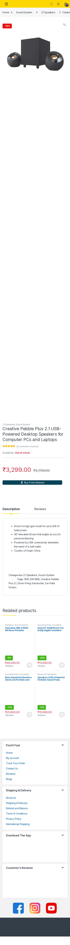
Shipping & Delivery (17, 803)
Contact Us (12, 768)
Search (51, 4)
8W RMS (35, 579)
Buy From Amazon (34, 482)
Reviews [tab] (40, 509)
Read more (29, 665)
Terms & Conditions (16, 813)
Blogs (9, 779)
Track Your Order (15, 763)
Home (6, 12)
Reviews (10, 773)
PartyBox (9, 625)
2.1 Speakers (48, 12)
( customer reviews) (27, 446)
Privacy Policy (13, 818)
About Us (11, 797)
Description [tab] (11, 509)
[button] (64, 25)
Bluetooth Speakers (47, 674)
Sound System (24, 12)
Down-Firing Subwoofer (31, 583)
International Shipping (18, 824)
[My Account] (58, 4)
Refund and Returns (17, 808)
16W (26, 579)
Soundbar (57, 625)
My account (12, 758)
